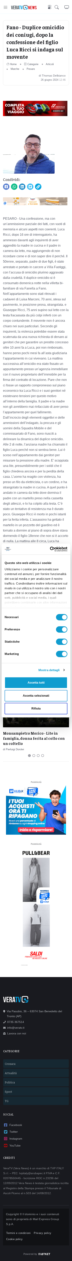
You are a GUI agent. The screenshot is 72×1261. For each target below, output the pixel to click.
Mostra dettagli (49, 670)
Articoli (50, 64)
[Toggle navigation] (5, 7)
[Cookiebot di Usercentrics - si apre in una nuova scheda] (50, 549)
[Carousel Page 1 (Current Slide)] (29, 755)
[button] (59, 7)
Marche (15, 68)
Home (13, 64)
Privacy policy (42, 1233)
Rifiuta (36, 708)
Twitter (13, 1131)
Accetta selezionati (36, 695)
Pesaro (31, 68)
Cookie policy (14, 1239)
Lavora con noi (16, 1033)
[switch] (61, 629)
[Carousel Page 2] (33, 755)
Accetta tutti (36, 682)
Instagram (15, 1138)
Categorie (32, 64)
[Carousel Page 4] (42, 755)
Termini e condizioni (18, 1233)
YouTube (15, 1145)
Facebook (15, 1125)
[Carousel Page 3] (38, 755)
